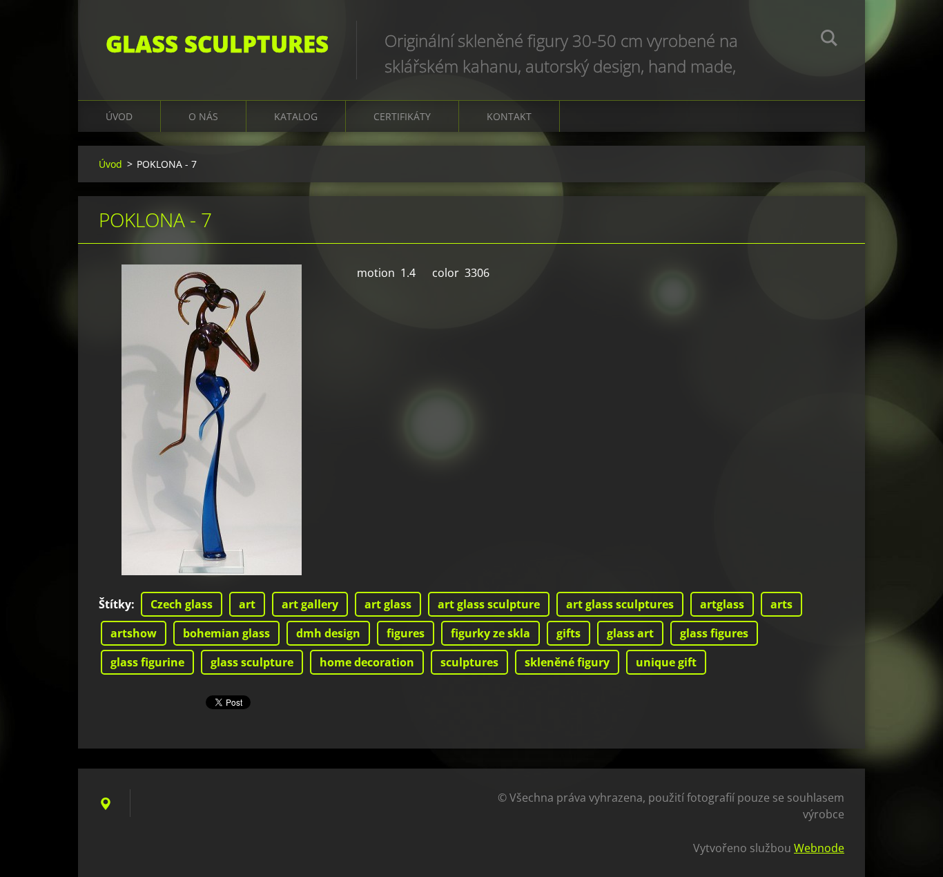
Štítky (115, 604)
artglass (722, 604)
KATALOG (296, 116)
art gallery (310, 604)
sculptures (469, 662)
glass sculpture (252, 662)
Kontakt (509, 116)
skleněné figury (567, 662)
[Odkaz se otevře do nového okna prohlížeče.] (211, 419)
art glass (387, 604)
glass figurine (147, 662)
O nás (203, 116)
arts (781, 604)
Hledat (829, 40)
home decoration (367, 662)
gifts (568, 633)
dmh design (328, 633)
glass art (630, 633)
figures (406, 633)
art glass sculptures (620, 604)
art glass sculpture (489, 604)
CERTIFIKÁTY (402, 116)
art (247, 604)
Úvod (119, 116)
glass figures (714, 633)
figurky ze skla (490, 633)
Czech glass (181, 604)
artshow (133, 633)
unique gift (666, 662)
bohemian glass (226, 633)
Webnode (819, 848)
